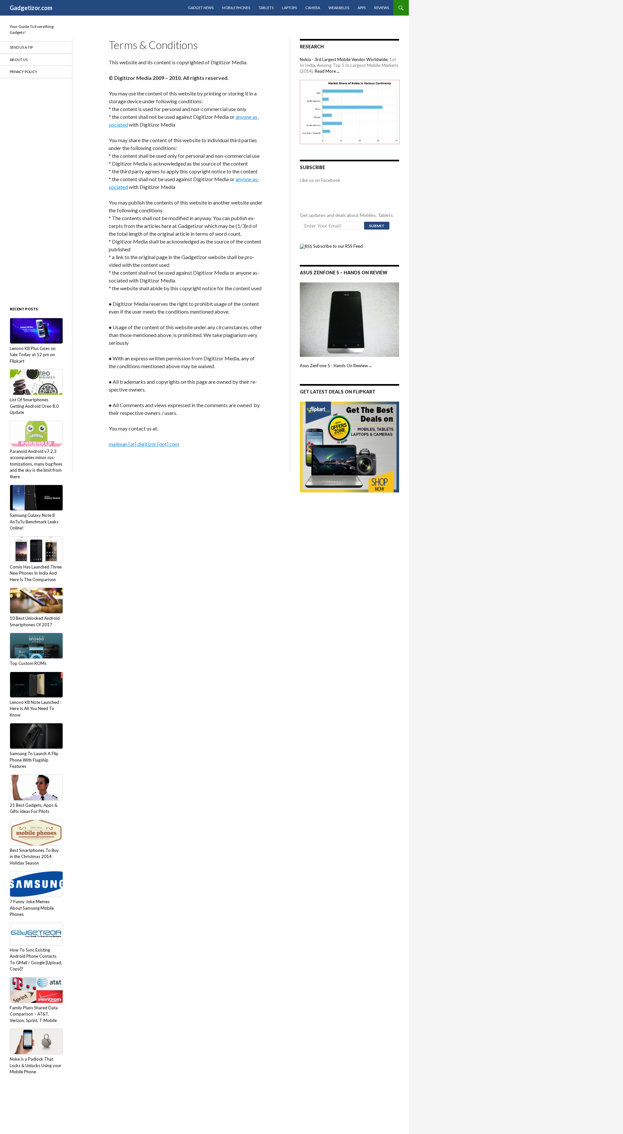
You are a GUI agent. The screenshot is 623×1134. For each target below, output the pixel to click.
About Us (19, 59)
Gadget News (201, 8)
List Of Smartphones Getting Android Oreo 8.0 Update (34, 406)
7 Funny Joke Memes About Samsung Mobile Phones (32, 908)
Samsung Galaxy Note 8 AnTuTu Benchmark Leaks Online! (34, 521)
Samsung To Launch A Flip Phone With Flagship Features (34, 760)
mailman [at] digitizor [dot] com (144, 444)
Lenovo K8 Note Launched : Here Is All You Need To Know (35, 708)
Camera (312, 8)
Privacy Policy (23, 71)
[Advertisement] (36, 191)
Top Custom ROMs (28, 663)
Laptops (289, 8)
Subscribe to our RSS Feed (337, 246)
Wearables (338, 8)
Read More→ (327, 71)
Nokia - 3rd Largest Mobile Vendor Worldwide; (344, 59)
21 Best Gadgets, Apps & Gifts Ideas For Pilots (33, 808)
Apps (362, 8)
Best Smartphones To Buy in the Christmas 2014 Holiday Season (34, 857)
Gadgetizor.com (31, 7)
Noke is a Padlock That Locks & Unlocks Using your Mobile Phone (35, 1065)
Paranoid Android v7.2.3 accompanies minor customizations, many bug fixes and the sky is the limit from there (36, 464)
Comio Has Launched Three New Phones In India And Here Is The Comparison (36, 573)
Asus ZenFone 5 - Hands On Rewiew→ (336, 365)
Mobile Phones (236, 8)
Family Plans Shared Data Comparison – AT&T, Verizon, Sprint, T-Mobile (34, 1014)
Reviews (381, 8)
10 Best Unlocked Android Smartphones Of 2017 (35, 621)
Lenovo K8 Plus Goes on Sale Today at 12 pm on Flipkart (32, 355)
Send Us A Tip (21, 47)
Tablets (266, 8)
